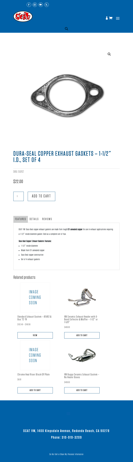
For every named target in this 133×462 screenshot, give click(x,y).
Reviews (47, 219)
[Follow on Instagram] (35, 4)
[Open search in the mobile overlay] (66, 28)
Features (20, 219)
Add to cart (41, 196)
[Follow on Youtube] (40, 4)
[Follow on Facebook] (29, 4)
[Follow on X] (46, 4)
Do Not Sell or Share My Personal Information (66, 454)
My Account (107, 18)
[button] (109, 54)
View (35, 335)
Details (34, 219)
